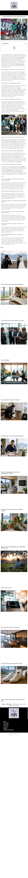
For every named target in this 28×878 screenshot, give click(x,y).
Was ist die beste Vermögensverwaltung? (10, 399)
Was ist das (8, 704)
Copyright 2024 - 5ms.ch (14, 733)
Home (3, 704)
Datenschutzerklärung (8, 729)
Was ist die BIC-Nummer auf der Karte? (10, 627)
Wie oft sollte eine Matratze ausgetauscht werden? (12, 320)
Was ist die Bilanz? (5, 360)
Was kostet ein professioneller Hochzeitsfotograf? (12, 284)
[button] (14, 12)
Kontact (5, 728)
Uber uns (5, 727)
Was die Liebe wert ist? (6, 587)
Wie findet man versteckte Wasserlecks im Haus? (12, 436)
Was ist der (5, 723)
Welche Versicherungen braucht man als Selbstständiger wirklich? (10, 472)
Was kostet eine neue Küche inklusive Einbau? (11, 663)
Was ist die (5, 724)
